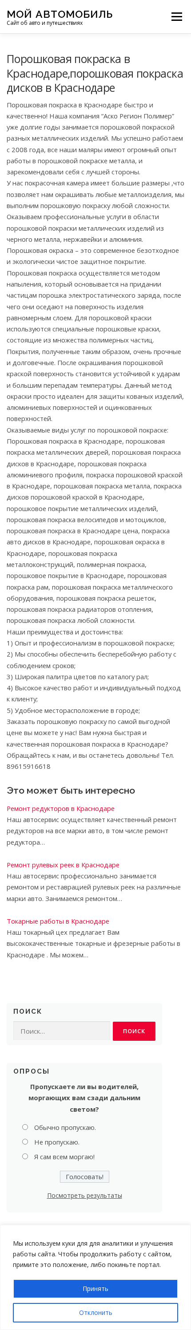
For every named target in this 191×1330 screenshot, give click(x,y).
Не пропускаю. (57, 1141)
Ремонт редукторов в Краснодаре (61, 808)
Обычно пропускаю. (65, 1127)
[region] (95, 1277)
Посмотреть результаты (84, 1195)
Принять (95, 1288)
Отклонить (95, 1312)
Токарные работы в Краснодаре (58, 921)
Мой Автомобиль (60, 14)
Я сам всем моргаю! (64, 1156)
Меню (176, 16)
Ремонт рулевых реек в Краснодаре (63, 864)
